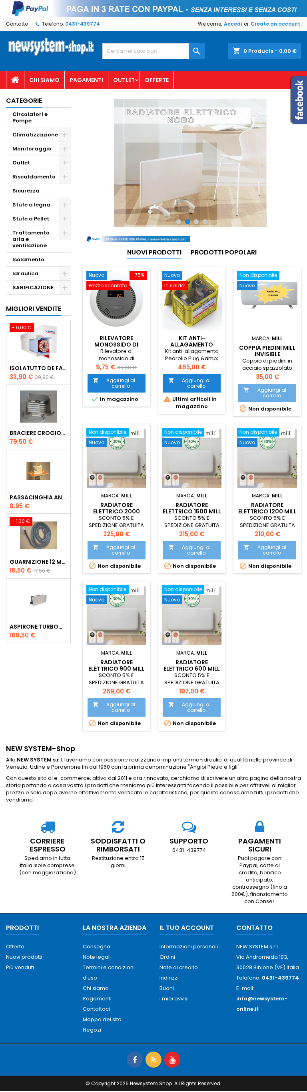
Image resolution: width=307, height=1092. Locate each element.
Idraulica (25, 273)
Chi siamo (44, 80)
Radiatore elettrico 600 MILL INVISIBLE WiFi (191, 668)
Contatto (17, 23)
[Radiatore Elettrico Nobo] (192, 163)
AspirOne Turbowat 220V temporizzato (38, 626)
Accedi (233, 23)
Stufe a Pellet (30, 218)
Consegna (96, 946)
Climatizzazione (35, 134)
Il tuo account (186, 927)
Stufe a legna (31, 204)
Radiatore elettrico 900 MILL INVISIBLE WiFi (116, 668)
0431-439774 (82, 23)
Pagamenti (86, 80)
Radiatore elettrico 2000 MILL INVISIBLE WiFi (116, 511)
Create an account (275, 23)
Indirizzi (169, 978)
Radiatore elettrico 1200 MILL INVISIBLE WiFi (267, 511)
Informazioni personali (188, 946)
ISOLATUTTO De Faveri (38, 368)
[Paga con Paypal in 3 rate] (136, 238)
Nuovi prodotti (154, 252)
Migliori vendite (33, 308)
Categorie (24, 100)
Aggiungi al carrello (114, 383)
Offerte (157, 80)
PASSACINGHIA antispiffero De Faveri (38, 497)
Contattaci (96, 1009)
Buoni (166, 988)
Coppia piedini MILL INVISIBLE (267, 351)
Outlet (124, 80)
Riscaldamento (34, 176)
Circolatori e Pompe (30, 117)
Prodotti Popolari (224, 252)
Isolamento (28, 259)
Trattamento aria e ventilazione (31, 239)
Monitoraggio (32, 148)
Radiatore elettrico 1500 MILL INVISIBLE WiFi (192, 511)
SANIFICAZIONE (33, 287)
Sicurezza (26, 190)
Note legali (97, 957)
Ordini (167, 957)
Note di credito (178, 967)
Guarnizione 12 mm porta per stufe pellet (38, 562)
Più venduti (20, 967)
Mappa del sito (102, 1019)
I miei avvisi (174, 998)
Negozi (92, 1030)
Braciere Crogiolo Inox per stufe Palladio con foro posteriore (38, 433)
